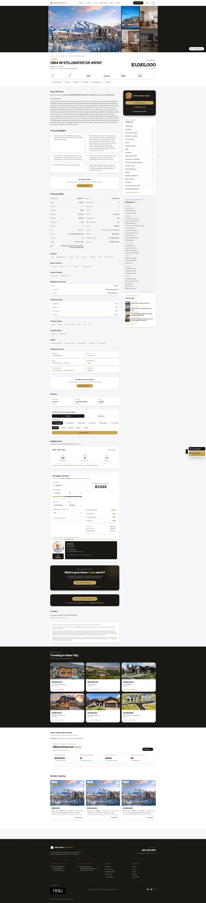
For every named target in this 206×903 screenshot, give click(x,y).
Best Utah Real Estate (59, 899)
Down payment (56, 490)
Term (69, 502)
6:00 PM (78, 428)
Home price (55, 482)
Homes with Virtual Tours (131, 237)
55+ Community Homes (131, 218)
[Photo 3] (65, 804)
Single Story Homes (130, 288)
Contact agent (78, 817)
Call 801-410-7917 (140, 107)
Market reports (103, 2)
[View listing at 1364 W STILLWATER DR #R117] (103, 793)
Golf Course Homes (130, 223)
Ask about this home (140, 111)
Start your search (84, 185)
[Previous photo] (52, 792)
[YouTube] (151, 889)
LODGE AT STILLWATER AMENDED (77, 56)
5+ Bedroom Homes (130, 273)
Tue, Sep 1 (93, 423)
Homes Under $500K (130, 260)
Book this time (84, 432)
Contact (118, 2)
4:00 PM (63, 428)
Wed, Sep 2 (104, 423)
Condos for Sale (129, 208)
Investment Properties (131, 248)
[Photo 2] (63, 804)
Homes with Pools (130, 228)
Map (96, 2)
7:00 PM (86, 428)
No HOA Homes (129, 286)
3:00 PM (55, 428)
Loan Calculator (109, 877)
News (133, 871)
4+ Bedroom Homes (130, 271)
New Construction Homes (132, 281)
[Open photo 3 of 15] (149, 17)
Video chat (101, 416)
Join (153, 2)
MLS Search (108, 866)
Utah (57, 56)
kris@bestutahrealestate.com (148, 853)
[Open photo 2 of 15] (130, 17)
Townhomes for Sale (130, 213)
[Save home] (81, 782)
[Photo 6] (70, 804)
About (112, 2)
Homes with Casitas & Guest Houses (134, 225)
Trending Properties (110, 871)
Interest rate (60, 509)
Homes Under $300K (130, 258)
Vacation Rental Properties (132, 253)
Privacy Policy (136, 877)
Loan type (55, 502)
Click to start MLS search (84, 599)
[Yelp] (155, 889)
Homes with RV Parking (131, 230)
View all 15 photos (197, 48)
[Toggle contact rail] (187, 451)
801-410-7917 (138, 2)
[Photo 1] (61, 804)
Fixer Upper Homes (130, 245)
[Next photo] (82, 792)
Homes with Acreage (130, 278)
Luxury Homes (129, 263)
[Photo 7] (72, 804)
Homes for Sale (109, 869)
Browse (81, 2)
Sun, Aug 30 (70, 423)
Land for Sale (108, 874)
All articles (129, 324)
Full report (148, 749)
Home (51, 56)
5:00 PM (70, 428)
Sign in (147, 2)
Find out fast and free (83, 582)
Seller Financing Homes (131, 250)
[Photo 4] (67, 804)
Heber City (63, 56)
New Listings (128, 283)
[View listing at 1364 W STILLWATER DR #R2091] (67, 793)
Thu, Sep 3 (115, 423)
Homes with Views (130, 235)
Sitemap (134, 874)
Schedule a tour (140, 103)
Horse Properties (129, 240)
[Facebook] (148, 889)
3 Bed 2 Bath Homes (130, 268)
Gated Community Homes (132, 221)
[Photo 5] (69, 804)
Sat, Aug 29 (58, 423)
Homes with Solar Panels (131, 233)
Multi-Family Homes (130, 210)
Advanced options (60, 518)
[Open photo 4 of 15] (130, 40)
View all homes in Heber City (131, 192)
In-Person (68, 416)
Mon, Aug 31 (81, 423)
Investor (89, 2)
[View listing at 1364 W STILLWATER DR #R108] (139, 793)
